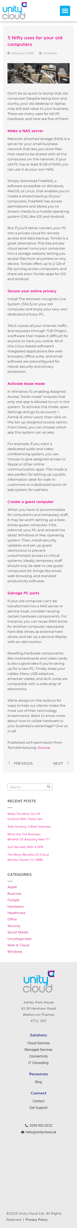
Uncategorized (19, 938)
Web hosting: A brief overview (29, 826)
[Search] (48, 786)
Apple (12, 886)
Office (12, 918)
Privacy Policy (36, 1219)
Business (14, 893)
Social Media (17, 931)
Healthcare (16, 912)
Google (13, 899)
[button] (65, 11)
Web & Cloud (18, 944)
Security (13, 925)
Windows (14, 951)
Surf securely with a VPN (25, 847)
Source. (44, 748)
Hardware (15, 906)
